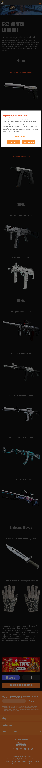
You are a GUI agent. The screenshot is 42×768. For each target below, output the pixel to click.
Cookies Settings (20, 136)
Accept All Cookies (28, 142)
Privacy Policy (30, 129)
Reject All (14, 142)
